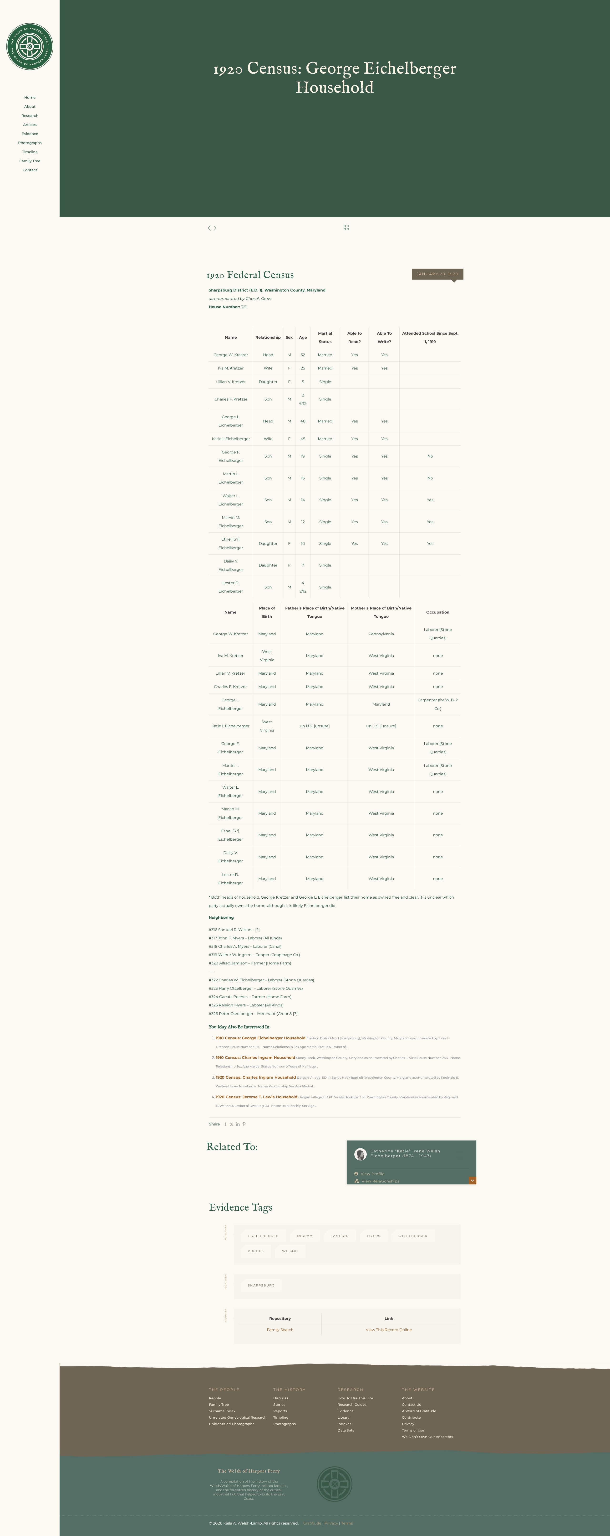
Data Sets (346, 1430)
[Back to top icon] (587, 1526)
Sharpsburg (261, 1285)
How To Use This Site (355, 1398)
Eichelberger (263, 1236)
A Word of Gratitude (419, 1411)
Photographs (284, 1424)
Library (343, 1417)
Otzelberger (413, 1236)
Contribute (411, 1417)
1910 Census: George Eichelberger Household (260, 1038)
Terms (347, 1523)
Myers (374, 1236)
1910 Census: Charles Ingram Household (255, 1057)
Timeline (280, 1417)
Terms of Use (413, 1430)
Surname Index (222, 1411)
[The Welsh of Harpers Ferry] (30, 46)
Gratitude (312, 1523)
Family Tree (219, 1404)
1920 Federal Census (250, 275)
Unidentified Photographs (231, 1424)
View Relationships (380, 1181)
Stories (279, 1404)
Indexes (344, 1424)
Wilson (290, 1251)
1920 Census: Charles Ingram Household (256, 1077)
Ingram (305, 1236)
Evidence (346, 1411)
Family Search (280, 1330)
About (407, 1398)
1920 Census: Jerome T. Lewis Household (256, 1097)
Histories (280, 1398)
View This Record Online (389, 1330)
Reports (280, 1411)
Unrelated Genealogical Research (238, 1417)
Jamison (340, 1236)
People (215, 1398)
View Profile (373, 1174)
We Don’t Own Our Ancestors (427, 1437)
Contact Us (411, 1404)
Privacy (408, 1424)
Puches (256, 1251)
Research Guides (352, 1404)
